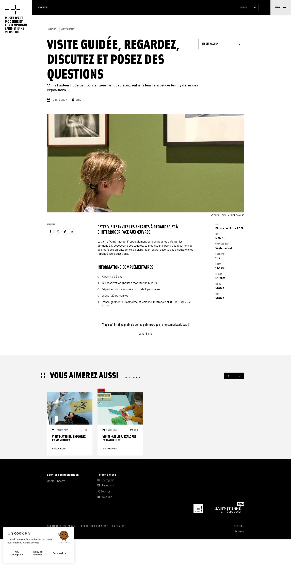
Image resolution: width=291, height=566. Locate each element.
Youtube (107, 497)
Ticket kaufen (219, 43)
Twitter (105, 491)
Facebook (108, 485)
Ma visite (42, 7)
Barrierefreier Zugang (62, 526)
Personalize (59, 553)
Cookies (239, 526)
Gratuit (52, 29)
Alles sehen (132, 377)
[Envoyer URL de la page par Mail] (72, 231)
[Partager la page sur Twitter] (57, 231)
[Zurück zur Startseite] (16, 19)
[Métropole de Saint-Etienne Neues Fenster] (229, 512)
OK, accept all (17, 553)
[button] (280, 7)
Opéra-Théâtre (56, 481)
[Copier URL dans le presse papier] (64, 231)
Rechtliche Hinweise (94, 526)
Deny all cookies (38, 553)
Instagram (108, 480)
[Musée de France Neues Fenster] (198, 512)
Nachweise (119, 526)
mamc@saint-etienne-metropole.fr (147, 302)
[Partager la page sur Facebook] (50, 231)
